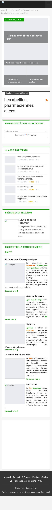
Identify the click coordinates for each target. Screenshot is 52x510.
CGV (40, 481)
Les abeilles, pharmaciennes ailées (14, 20)
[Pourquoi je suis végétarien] (10, 159)
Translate (33, 135)
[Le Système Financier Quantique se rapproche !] (10, 199)
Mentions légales (40, 477)
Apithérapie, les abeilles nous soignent (22, 63)
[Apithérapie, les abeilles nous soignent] (26, 54)
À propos (26, 477)
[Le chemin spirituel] (10, 189)
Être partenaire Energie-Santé (23, 481)
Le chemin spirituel (25, 187)
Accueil (7, 477)
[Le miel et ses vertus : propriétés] (15, 75)
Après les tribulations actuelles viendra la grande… (30, 178)
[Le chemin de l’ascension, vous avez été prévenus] (10, 169)
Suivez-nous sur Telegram (27, 221)
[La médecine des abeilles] (37, 75)
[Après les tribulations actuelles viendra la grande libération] (10, 179)
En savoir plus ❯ (11, 291)
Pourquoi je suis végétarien (28, 157)
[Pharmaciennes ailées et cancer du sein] (26, 30)
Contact (16, 477)
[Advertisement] (27, 447)
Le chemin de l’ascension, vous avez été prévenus (30, 167)
